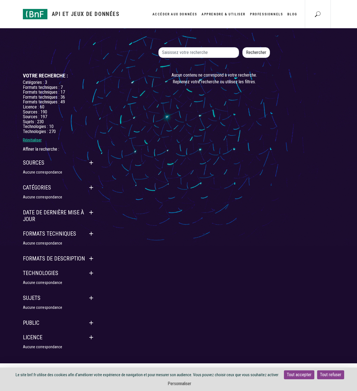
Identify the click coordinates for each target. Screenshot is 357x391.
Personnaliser (179, 383)
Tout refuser (330, 374)
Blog (292, 14)
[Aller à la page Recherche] (317, 14)
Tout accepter (299, 374)
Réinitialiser (32, 140)
